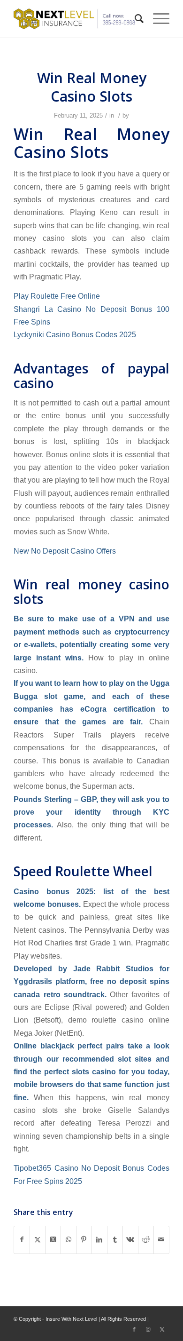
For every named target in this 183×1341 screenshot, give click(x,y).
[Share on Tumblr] (114, 1239)
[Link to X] (162, 1329)
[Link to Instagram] (148, 1329)
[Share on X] (37, 1239)
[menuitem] (134, 19)
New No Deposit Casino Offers (65, 551)
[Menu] (156, 19)
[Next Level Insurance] (76, 19)
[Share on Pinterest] (84, 1239)
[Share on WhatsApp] (68, 1239)
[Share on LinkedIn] (99, 1239)
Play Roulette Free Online (57, 296)
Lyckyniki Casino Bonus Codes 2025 (75, 334)
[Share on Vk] (130, 1239)
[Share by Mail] (161, 1239)
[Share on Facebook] (22, 1239)
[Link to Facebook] (134, 1329)
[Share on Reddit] (145, 1239)
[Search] (134, 19)
